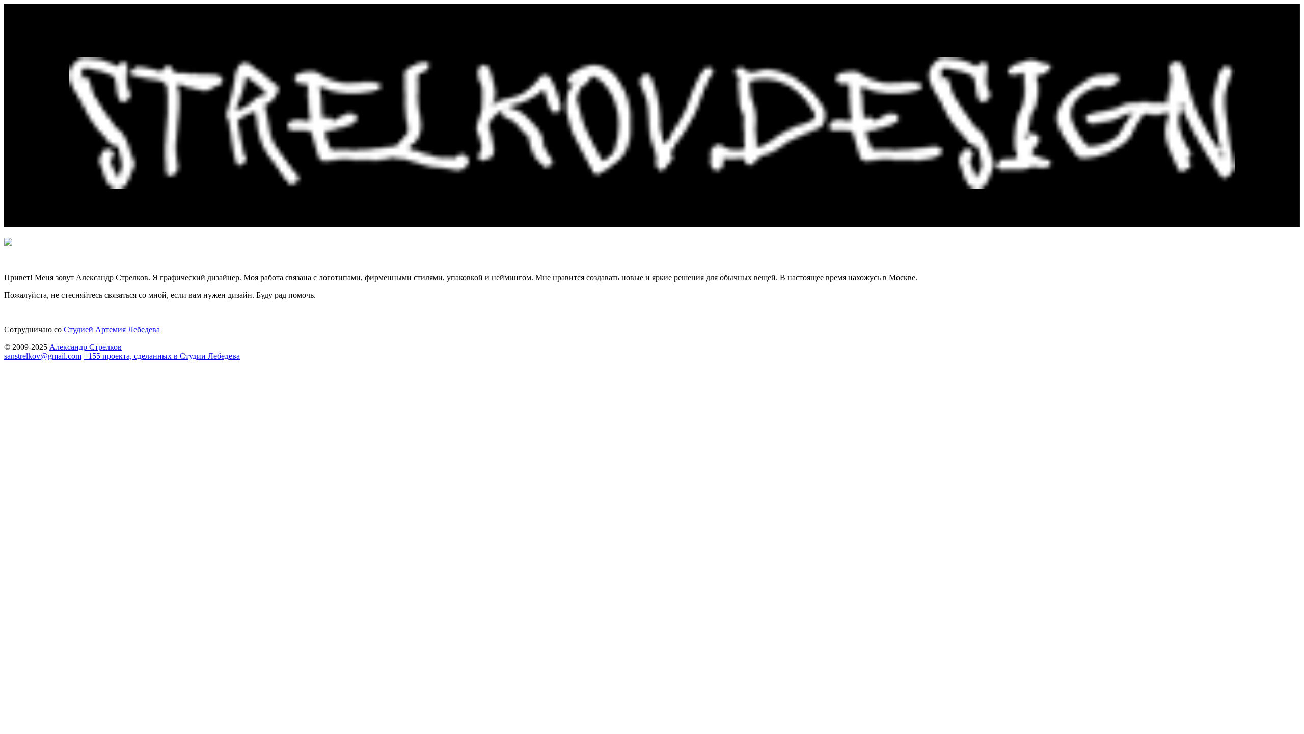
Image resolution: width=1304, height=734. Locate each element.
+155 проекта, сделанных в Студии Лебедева (162, 356)
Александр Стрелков (85, 347)
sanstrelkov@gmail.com (43, 356)
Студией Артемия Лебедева (112, 329)
